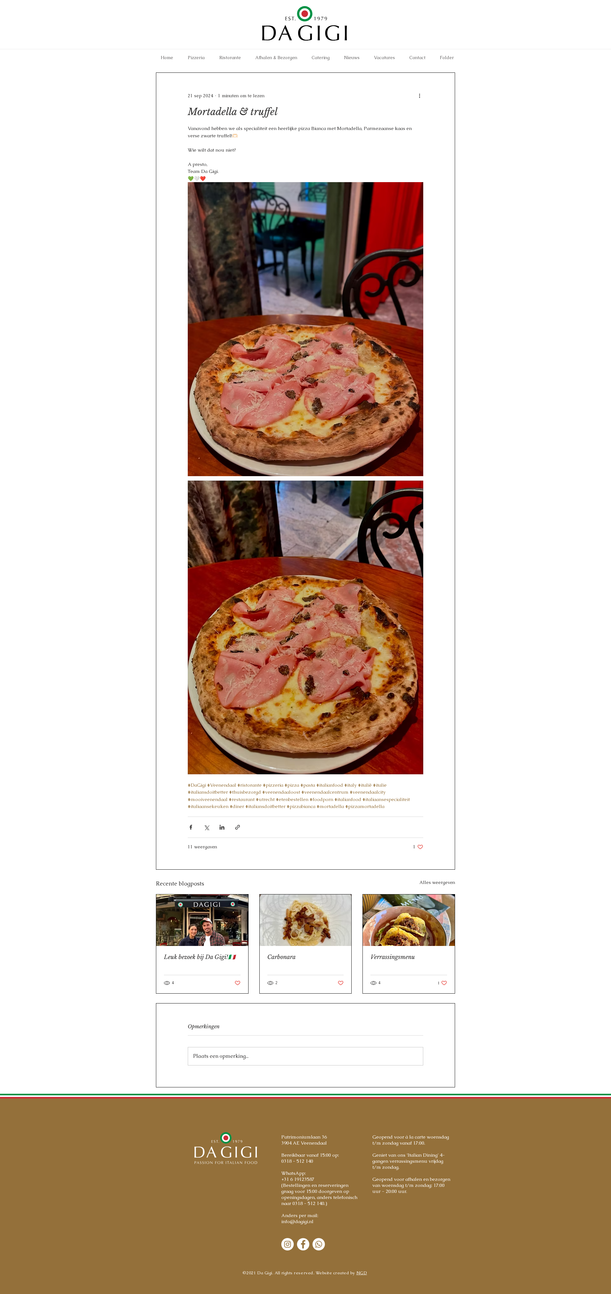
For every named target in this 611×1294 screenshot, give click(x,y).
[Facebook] (303, 1244)
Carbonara (281, 957)
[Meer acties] (419, 95)
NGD (361, 1273)
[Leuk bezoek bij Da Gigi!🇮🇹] (202, 920)
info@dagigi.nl (297, 1221)
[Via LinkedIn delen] (222, 827)
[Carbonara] (306, 920)
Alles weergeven (437, 882)
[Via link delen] (238, 827)
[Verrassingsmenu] (409, 920)
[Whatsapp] (319, 1244)
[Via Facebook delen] (191, 827)
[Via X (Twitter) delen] (206, 827)
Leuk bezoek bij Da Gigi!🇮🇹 (199, 957)
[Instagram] (287, 1244)
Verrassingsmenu (392, 957)
